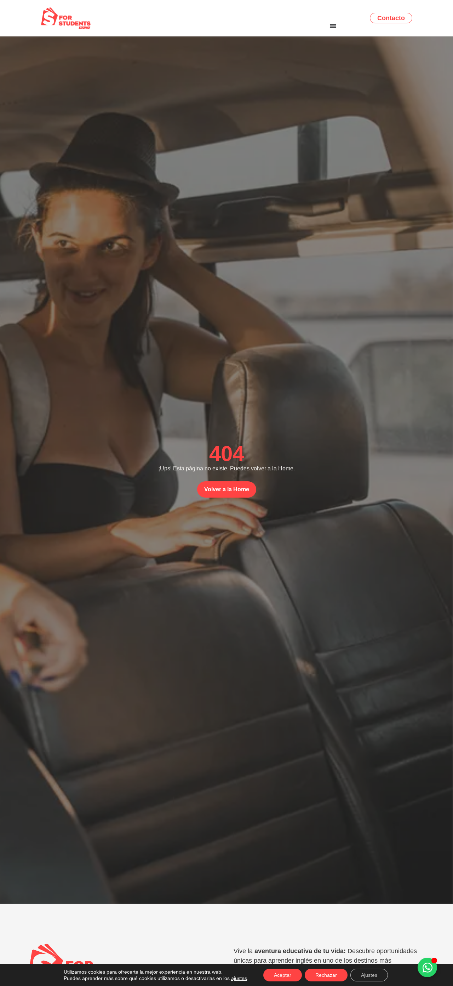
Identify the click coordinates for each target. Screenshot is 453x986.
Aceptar (282, 975)
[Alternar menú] (333, 25)
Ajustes (369, 975)
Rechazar (326, 975)
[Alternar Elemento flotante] (427, 967)
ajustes (239, 978)
